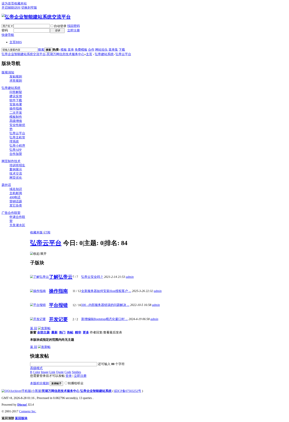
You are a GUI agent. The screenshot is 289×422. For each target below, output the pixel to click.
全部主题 (43, 332)
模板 (64, 49)
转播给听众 (76, 383)
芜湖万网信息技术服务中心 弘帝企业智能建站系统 (77, 391)
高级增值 (15, 121)
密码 (5, 30)
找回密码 (73, 25)
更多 (86, 332)
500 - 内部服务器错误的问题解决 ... (105, 305)
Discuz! (22, 404)
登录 (68, 375)
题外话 (6, 185)
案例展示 (15, 169)
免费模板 (81, 49)
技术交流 (15, 173)
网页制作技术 (11, 161)
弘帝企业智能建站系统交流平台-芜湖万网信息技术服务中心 (43, 54)
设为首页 (8, 3)
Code (67, 372)
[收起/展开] (38, 254)
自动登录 (60, 26)
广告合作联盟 (11, 212)
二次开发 (15, 112)
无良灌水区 (17, 225)
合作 (91, 49)
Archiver (15, 391)
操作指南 (15, 108)
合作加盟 (15, 154)
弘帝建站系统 (104, 54)
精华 (78, 332)
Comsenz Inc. (27, 411)
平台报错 (58, 305)
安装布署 (15, 104)
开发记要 (58, 319)
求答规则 (15, 80)
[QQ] (5, 391)
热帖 (70, 332)
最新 (54, 332)
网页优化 (15, 177)
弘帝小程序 (17, 145)
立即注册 (73, 30)
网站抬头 (101, 49)
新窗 (33, 332)
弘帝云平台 (123, 54)
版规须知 (8, 72)
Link (52, 372)
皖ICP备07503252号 (127, 391)
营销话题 (15, 201)
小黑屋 (36, 391)
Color (36, 372)
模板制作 (15, 116)
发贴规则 (15, 76)
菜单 (71, 49)
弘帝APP (15, 149)
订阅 (47, 232)
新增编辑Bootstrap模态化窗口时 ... (104, 319)
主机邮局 (15, 193)
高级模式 (36, 368)
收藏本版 (36, 232)
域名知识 (15, 189)
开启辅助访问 (11, 7)
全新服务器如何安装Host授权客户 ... (106, 291)
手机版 (26, 391)
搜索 (41, 49)
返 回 (33, 328)
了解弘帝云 (61, 276)
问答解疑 (15, 92)
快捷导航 (8, 35)
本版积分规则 (39, 383)
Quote (60, 372)
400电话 (14, 197)
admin (130, 276)
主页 (15, 42)
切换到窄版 (29, 7)
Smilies (76, 372)
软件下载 (15, 100)
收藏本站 (20, 3)
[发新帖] (44, 328)
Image (45, 372)
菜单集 (113, 49)
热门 (62, 332)
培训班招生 (17, 165)
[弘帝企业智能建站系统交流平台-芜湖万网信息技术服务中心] (36, 16)
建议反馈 (15, 96)
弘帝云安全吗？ (92, 276)
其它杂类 (15, 205)
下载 (122, 49)
